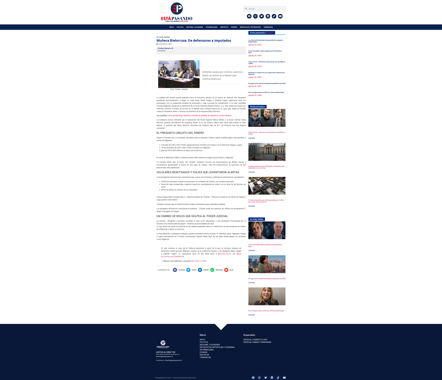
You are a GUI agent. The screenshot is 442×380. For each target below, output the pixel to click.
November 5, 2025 (198, 261)
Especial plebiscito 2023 (255, 340)
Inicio (171, 27)
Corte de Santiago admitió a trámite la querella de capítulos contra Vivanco (199, 115)
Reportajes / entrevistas (250, 27)
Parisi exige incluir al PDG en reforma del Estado (266, 92)
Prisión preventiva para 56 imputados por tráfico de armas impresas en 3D (266, 201)
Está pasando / (261, 32)
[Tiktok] (274, 16)
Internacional (212, 27)
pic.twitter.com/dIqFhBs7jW (172, 256)
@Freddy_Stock (224, 254)
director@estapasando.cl (164, 356)
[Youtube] (280, 16)
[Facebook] (249, 16)
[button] (179, 270)
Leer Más (251, 138)
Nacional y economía (194, 27)
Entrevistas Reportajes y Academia (217, 347)
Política (180, 27)
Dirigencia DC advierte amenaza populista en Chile (266, 83)
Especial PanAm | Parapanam (257, 342)
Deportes (224, 27)
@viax (239, 254)
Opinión (234, 27)
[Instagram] (255, 16)
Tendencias (268, 27)
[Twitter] (261, 16)
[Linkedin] (268, 16)
